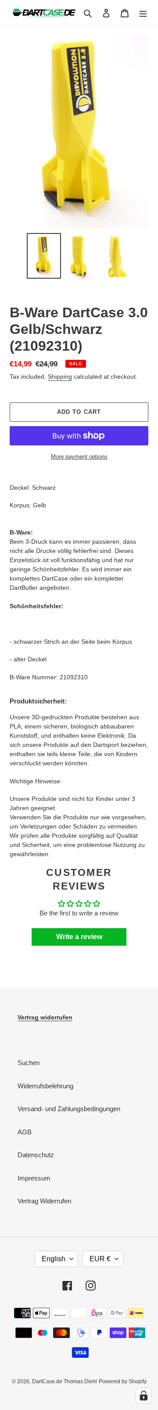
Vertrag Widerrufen (44, 1201)
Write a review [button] (79, 936)
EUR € (100, 1259)
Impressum (34, 1178)
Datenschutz (36, 1155)
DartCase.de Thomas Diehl (64, 1381)
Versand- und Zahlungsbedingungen (69, 1108)
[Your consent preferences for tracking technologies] (143, 1395)
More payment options (79, 456)
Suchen (29, 1062)
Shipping (60, 376)
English (53, 1259)
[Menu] (143, 13)
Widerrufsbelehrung (45, 1086)
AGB (25, 1132)
